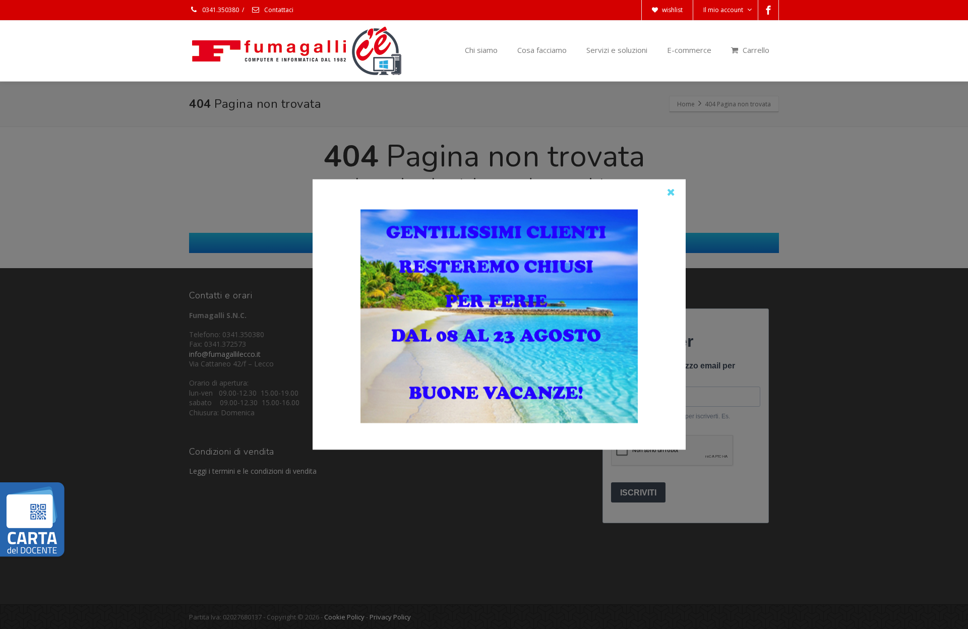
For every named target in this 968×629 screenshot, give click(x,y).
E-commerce (689, 50)
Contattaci (278, 10)
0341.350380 (220, 10)
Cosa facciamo (542, 50)
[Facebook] (768, 10)
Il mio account (723, 10)
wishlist (671, 10)
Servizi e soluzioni (616, 50)
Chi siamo (481, 50)
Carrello (755, 50)
